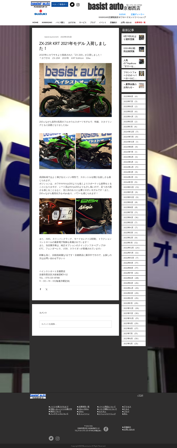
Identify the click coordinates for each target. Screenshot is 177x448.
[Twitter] (72, 4)
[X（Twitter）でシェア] (46, 289)
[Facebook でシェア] (40, 289)
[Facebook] (106, 429)
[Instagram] (78, 5)
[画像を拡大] (57, 151)
